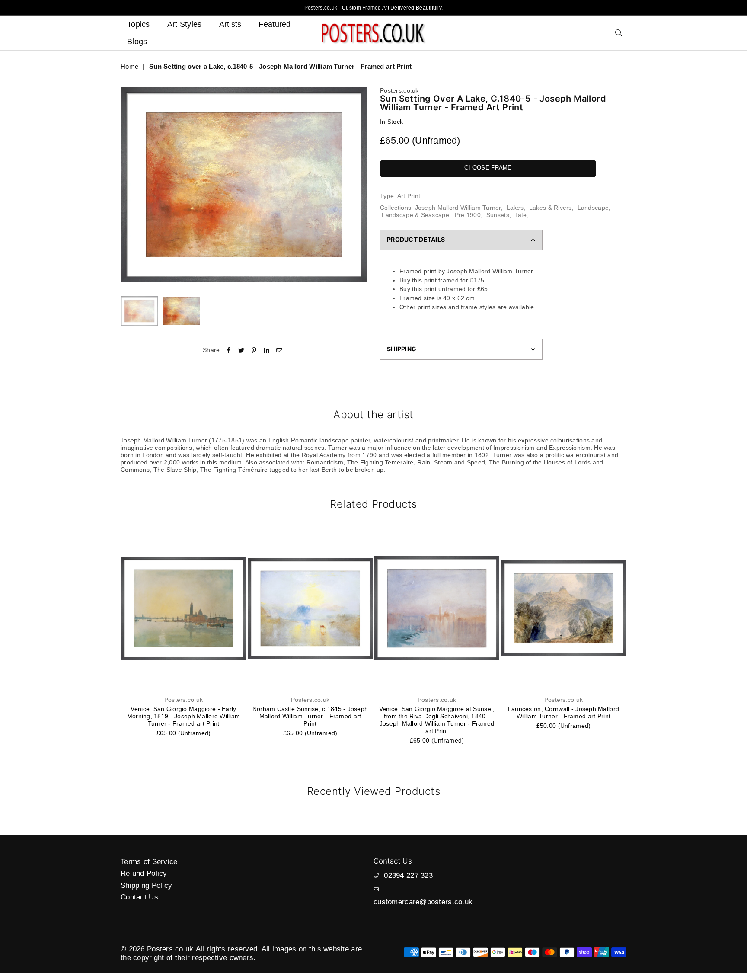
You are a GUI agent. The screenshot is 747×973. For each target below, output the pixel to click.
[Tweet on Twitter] (241, 350)
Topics (138, 24)
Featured (274, 24)
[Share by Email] (279, 350)
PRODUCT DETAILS (416, 239)
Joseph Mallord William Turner (458, 207)
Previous (128, 184)
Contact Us (139, 897)
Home (129, 66)
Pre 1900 (468, 214)
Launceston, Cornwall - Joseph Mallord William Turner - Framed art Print (436, 712)
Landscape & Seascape (415, 214)
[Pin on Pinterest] (254, 350)
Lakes (515, 207)
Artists (230, 24)
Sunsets (497, 214)
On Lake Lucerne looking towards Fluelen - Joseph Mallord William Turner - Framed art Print (563, 716)
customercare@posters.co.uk (423, 902)
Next (359, 184)
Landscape (593, 207)
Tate (521, 214)
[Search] (618, 32)
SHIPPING (401, 348)
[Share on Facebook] (229, 350)
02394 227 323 (408, 875)
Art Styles (184, 24)
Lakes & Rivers (550, 207)
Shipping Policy (146, 885)
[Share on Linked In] (267, 350)
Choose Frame (487, 167)
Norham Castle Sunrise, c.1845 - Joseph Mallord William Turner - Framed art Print (184, 716)
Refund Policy (144, 873)
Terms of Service (149, 862)
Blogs (137, 41)
